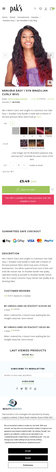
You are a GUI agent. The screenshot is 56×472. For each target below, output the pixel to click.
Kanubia (34, 17)
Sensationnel (23, 17)
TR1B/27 (32, 148)
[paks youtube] (35, 388)
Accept (28, 451)
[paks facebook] (17, 388)
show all (28, 355)
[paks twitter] (21, 388)
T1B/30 (48, 136)
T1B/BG (23, 148)
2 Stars (42, 99)
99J (40, 136)
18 (12, 123)
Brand (12, 17)
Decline (28, 458)
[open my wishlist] (40, 8)
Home (4, 17)
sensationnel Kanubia (17, 99)
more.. (39, 117)
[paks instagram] (26, 388)
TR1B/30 (40, 148)
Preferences (28, 465)
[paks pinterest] (30, 388)
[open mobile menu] (4, 8)
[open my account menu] (46, 8)
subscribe (28, 381)
